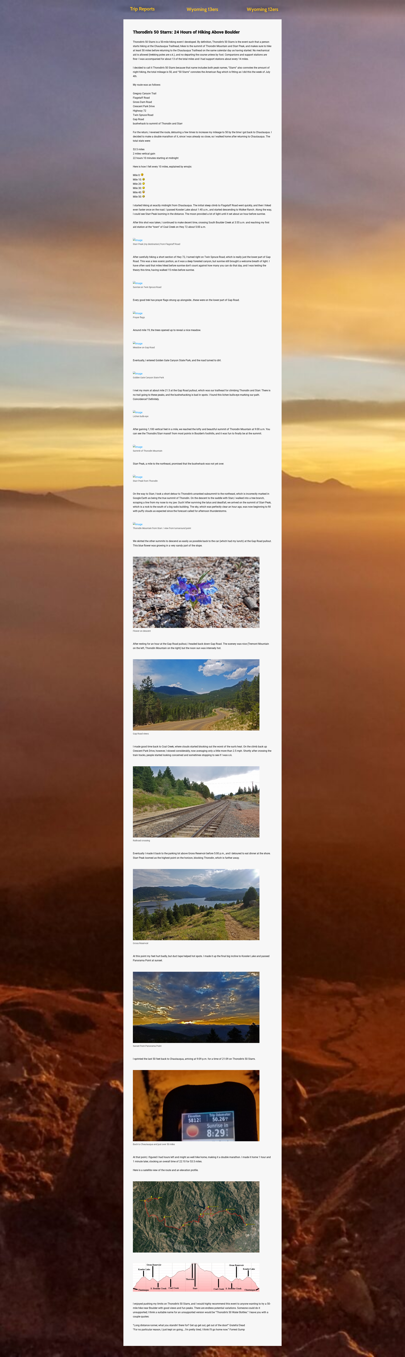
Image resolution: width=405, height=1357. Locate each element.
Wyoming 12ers (262, 9)
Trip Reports (142, 9)
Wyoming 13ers (202, 9)
